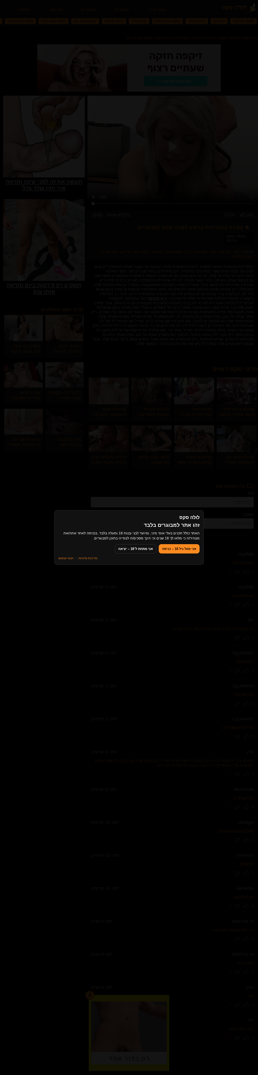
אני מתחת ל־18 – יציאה (135, 549)
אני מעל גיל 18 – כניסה (179, 549)
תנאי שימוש (65, 558)
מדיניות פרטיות (87, 558)
